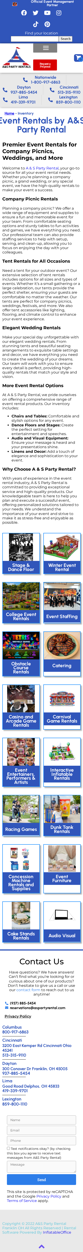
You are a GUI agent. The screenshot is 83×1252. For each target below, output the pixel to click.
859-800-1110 (14, 1104)
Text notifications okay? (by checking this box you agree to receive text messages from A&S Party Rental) (39, 1153)
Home (9, 113)
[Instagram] (59, 12)
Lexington (11, 1099)
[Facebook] (24, 12)
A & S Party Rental (42, 168)
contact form (28, 990)
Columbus (12, 1027)
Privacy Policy (18, 1016)
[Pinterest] (47, 24)
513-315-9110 (14, 1055)
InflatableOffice (57, 1232)
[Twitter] (36, 12)
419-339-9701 (15, 1090)
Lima (7, 1080)
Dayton (9, 1063)
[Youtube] (47, 12)
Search (66, 39)
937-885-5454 (16, 1073)
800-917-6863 (15, 1032)
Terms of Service (22, 1201)
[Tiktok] (36, 24)
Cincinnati (12, 1040)
